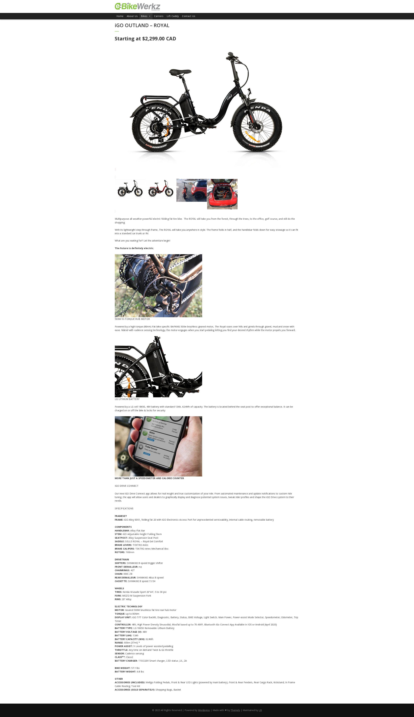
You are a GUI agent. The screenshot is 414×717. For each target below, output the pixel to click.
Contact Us (188, 16)
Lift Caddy (173, 16)
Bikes (144, 16)
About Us (132, 16)
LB (260, 710)
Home (120, 16)
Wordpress (204, 710)
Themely (235, 710)
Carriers (158, 16)
